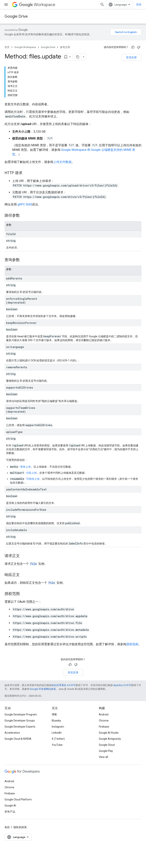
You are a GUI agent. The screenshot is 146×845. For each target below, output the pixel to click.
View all (103, 756)
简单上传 (25, 466)
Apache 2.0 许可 (122, 685)
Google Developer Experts (20, 726)
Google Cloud (107, 744)
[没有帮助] (138, 47)
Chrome (104, 720)
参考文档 (65, 47)
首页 (7, 47)
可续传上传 (33, 478)
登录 (138, 4)
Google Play (106, 750)
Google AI (10, 805)
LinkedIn (57, 732)
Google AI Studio (109, 732)
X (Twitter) (58, 738)
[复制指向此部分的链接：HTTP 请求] (26, 173)
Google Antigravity (110, 738)
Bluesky (56, 720)
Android (103, 714)
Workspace (44, 4)
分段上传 (31, 472)
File (33, 564)
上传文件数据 (62, 162)
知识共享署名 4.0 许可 (64, 685)
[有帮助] (133, 47)
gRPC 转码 (24, 204)
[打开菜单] (6, 4)
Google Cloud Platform (18, 799)
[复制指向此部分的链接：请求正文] (23, 556)
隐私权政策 (20, 827)
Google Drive (16, 16)
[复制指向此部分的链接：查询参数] (23, 260)
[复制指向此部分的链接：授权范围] (23, 594)
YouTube (57, 744)
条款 (7, 827)
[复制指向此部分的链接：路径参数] (23, 215)
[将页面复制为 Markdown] (77, 57)
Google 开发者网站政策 (43, 689)
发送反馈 (131, 57)
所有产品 (10, 811)
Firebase (104, 726)
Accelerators (12, 732)
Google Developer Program (21, 714)
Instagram (58, 726)
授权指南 (132, 644)
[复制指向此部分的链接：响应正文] (23, 575)
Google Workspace (25, 47)
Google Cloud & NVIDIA (18, 738)
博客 (54, 714)
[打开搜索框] (102, 4)
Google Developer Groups (20, 720)
